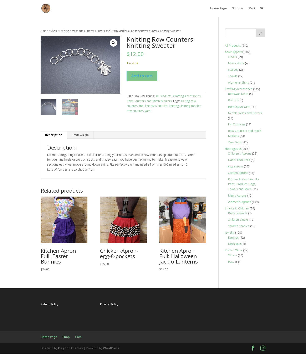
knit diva (150, 106)
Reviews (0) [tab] (80, 135)
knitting (174, 106)
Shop (235, 8)
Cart (252, 8)
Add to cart (142, 76)
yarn (148, 111)
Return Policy (49, 304)
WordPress (111, 348)
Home (44, 31)
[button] (113, 43)
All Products (163, 96)
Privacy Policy (109, 304)
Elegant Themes (70, 348)
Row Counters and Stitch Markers (108, 31)
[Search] (260, 32)
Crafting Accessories (72, 31)
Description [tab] (53, 135)
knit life (162, 106)
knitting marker (190, 106)
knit (141, 106)
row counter (135, 111)
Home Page (218, 8)
